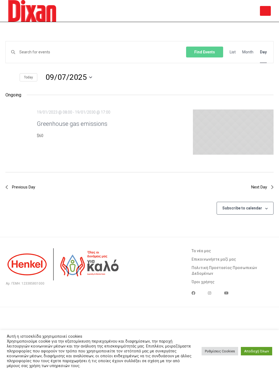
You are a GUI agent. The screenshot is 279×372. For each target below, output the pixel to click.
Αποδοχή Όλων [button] (256, 351)
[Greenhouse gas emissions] (233, 132)
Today (28, 77)
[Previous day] (6, 77)
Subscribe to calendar (242, 208)
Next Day (259, 187)
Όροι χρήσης (203, 282)
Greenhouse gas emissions (72, 123)
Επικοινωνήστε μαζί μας (214, 259)
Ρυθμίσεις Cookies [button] (220, 351)
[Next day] (14, 77)
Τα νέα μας (201, 251)
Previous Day (23, 187)
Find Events (204, 52)
